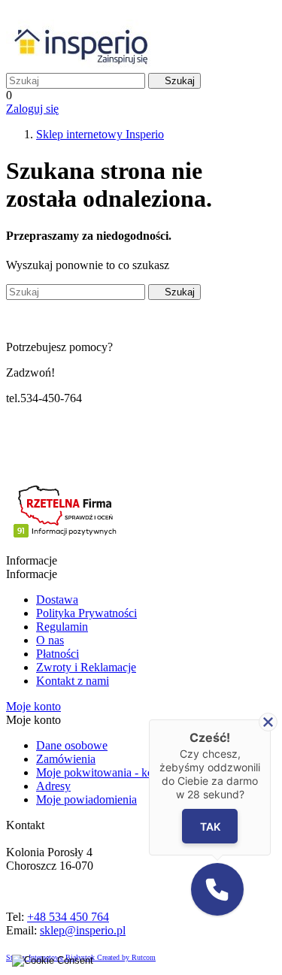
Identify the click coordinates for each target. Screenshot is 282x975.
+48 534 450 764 (68, 916)
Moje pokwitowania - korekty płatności (129, 772)
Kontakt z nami (72, 680)
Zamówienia (66, 758)
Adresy (53, 786)
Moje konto (33, 706)
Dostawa (57, 599)
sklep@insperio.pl (83, 930)
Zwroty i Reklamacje (86, 667)
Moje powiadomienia (86, 799)
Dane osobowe (72, 745)
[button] (217, 889)
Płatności (57, 653)
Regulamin (62, 626)
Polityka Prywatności (86, 613)
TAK (209, 825)
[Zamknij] (268, 722)
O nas (50, 640)
